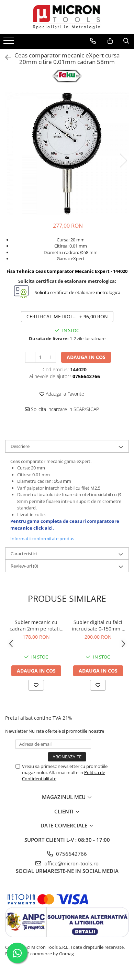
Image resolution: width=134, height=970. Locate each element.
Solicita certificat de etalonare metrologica (77, 292)
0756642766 (71, 853)
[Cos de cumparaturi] (110, 41)
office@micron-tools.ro (71, 863)
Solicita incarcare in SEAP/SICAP (64, 409)
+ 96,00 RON (67, 316)
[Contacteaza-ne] (93, 41)
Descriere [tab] (20, 446)
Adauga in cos (86, 357)
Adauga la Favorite (64, 393)
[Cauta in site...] (126, 41)
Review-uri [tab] (24, 566)
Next (123, 161)
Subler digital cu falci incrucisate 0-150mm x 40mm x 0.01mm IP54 (98, 625)
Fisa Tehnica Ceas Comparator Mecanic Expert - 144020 (67, 271)
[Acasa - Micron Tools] (67, 17)
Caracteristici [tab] (24, 553)
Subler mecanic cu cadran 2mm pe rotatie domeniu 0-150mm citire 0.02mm (36, 625)
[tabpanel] (67, 153)
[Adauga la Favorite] (36, 685)
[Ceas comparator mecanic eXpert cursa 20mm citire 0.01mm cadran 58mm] (67, 153)
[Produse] (9, 43)
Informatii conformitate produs (42, 538)
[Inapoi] (5, 57)
